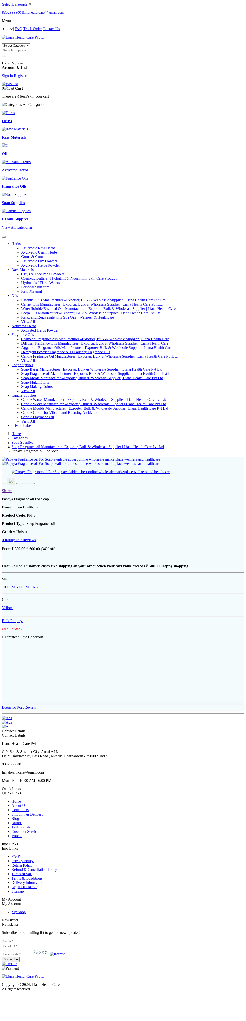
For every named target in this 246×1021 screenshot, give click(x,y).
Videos (17, 836)
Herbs (16, 244)
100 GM (8, 587)
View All (28, 322)
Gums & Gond (32, 257)
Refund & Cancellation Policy (34, 869)
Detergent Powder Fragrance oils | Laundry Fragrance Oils (65, 352)
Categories (20, 438)
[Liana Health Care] (23, 37)
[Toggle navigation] (4, 237)
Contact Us (51, 29)
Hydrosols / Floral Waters (40, 283)
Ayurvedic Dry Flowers (39, 261)
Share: (7, 491)
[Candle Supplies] (16, 211)
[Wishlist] (10, 84)
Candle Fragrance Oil (37, 417)
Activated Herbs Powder (40, 330)
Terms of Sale (22, 874)
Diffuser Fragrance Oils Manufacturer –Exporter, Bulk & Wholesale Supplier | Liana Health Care (94, 343)
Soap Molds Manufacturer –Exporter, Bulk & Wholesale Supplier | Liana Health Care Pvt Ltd (92, 378)
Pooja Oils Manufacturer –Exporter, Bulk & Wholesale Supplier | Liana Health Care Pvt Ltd (91, 313)
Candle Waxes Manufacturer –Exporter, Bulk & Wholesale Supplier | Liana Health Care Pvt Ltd (94, 400)
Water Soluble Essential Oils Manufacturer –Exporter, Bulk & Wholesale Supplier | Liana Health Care (98, 309)
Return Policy (22, 865)
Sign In (7, 76)
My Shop (19, 912)
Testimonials (21, 827)
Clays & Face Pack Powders (42, 274)
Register (20, 76)
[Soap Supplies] (14, 195)
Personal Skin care (35, 287)
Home (16, 434)
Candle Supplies (24, 395)
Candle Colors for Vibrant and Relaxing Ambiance (59, 413)
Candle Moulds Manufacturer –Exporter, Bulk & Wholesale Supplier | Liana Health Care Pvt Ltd (94, 408)
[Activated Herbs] (16, 162)
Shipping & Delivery (27, 814)
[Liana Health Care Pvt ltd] (23, 976)
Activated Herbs (24, 326)
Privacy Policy (23, 861)
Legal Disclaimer (24, 887)
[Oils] (7, 145)
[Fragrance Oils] (15, 178)
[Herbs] (8, 113)
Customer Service (25, 831)
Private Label (22, 426)
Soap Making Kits (35, 382)
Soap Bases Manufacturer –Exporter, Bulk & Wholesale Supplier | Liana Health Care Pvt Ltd (91, 369)
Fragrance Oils (23, 335)
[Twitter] (9, 964)
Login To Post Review (19, 707)
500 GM (22, 587)
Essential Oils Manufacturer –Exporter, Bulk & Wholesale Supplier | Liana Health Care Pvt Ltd (93, 300)
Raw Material (31, 291)
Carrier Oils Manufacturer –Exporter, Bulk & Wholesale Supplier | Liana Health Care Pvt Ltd (92, 304)
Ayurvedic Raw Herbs (38, 248)
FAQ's (16, 856)
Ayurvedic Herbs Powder (40, 265)
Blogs (16, 818)
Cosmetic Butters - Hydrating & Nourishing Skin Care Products (69, 278)
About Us (19, 805)
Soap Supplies (22, 365)
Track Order (32, 29)
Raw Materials (23, 270)
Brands (17, 823)
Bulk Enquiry (12, 621)
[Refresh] (58, 954)
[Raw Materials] (15, 129)
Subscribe (11, 959)
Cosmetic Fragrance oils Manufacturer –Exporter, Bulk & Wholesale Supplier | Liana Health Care (95, 339)
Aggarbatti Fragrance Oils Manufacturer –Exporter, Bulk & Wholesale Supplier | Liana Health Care (96, 348)
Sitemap (18, 891)
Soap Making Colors (37, 387)
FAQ (18, 29)
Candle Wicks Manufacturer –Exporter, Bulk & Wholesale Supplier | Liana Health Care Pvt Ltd (93, 404)
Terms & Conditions (27, 878)
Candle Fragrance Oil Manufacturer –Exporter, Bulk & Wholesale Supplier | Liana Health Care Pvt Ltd (99, 356)
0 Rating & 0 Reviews (19, 540)
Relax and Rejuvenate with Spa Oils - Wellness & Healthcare (67, 317)
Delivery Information (27, 882)
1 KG (33, 587)
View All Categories (17, 227)
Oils (15, 296)
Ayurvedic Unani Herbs (39, 252)
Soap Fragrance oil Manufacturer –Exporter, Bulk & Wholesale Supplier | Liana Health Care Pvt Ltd (97, 374)
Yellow (7, 608)
